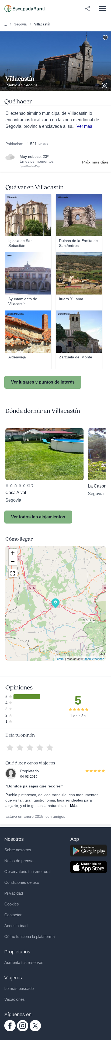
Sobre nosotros (17, 850)
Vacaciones (14, 999)
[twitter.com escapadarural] (35, 1030)
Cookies (11, 904)
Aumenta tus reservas (23, 962)
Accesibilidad (15, 925)
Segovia (20, 24)
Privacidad (13, 893)
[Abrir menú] (102, 8)
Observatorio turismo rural (27, 871)
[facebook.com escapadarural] (10, 1030)
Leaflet (60, 658)
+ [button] (13, 553)
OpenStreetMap (94, 658)
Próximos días (95, 162)
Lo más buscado (19, 988)
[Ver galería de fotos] (104, 85)
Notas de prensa (18, 860)
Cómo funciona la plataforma (29, 936)
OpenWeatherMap (30, 166)
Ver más (84, 126)
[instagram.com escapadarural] (22, 1030)
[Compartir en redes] (87, 8)
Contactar (13, 915)
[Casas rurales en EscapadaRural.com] (24, 8)
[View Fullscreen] (13, 573)
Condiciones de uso (21, 882)
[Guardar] (105, 37)
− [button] (13, 561)
